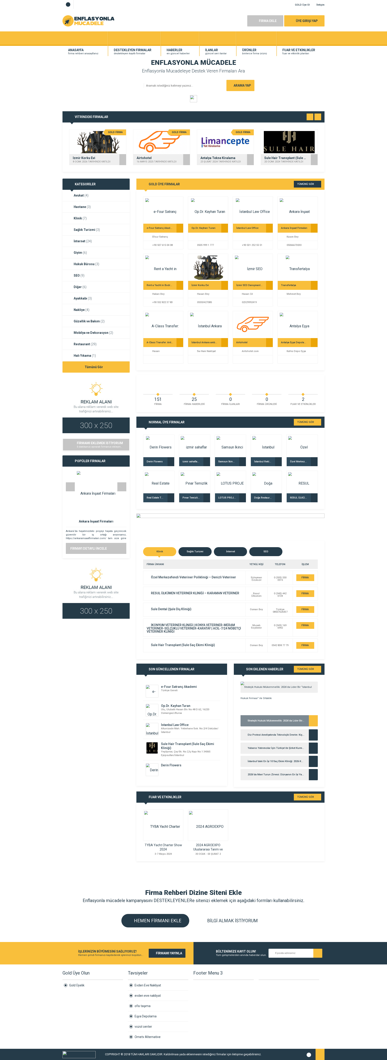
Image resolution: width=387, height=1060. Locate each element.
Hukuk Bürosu (86, 264)
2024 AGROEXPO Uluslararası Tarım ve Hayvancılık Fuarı (208, 849)
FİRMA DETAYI (305, 578)
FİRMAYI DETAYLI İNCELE (88, 548)
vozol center (143, 1026)
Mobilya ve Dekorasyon (93, 332)
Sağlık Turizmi (87, 230)
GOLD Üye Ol (302, 4)
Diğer (80, 287)
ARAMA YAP (242, 85)
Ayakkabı (83, 298)
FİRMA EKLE (268, 21)
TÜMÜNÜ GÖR (305, 184)
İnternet (83, 241)
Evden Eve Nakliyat (148, 985)
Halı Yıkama (85, 355)
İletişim (320, 4)
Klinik (80, 218)
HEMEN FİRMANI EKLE (157, 920)
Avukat (81, 195)
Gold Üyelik (76, 985)
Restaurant (85, 344)
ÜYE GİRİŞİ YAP (307, 21)
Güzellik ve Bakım (89, 321)
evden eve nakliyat (148, 995)
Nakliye (81, 310)
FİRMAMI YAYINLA (169, 953)
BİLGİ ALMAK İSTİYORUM (232, 920)
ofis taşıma (142, 1006)
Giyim (80, 252)
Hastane (82, 207)
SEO (79, 275)
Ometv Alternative (148, 1037)
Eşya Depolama (146, 1016)
